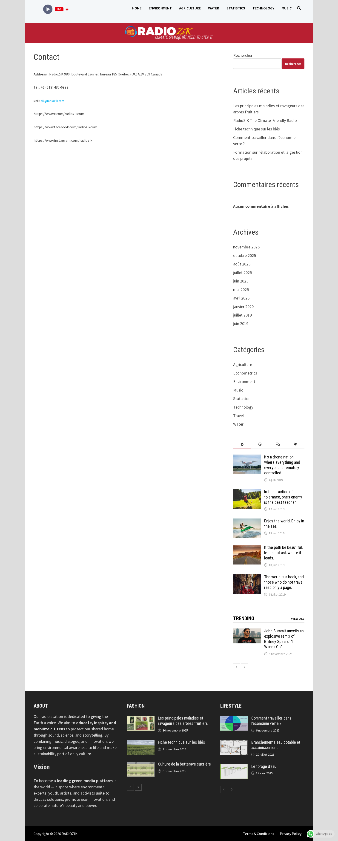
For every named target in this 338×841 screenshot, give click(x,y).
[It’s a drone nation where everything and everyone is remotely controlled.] (247, 457)
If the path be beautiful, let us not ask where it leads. (283, 552)
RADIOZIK (69, 833)
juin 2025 (240, 281)
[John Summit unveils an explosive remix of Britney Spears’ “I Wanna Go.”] (247, 631)
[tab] (242, 444)
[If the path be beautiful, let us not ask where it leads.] (247, 548)
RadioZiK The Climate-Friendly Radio (265, 120)
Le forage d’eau (263, 766)
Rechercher (242, 55)
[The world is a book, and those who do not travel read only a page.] (247, 577)
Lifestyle (231, 706)
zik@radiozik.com (52, 101)
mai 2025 (241, 289)
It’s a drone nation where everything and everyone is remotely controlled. (282, 465)
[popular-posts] (242, 444)
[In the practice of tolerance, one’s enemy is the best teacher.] (247, 492)
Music (287, 8)
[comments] (277, 444)
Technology (263, 8)
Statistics (235, 8)
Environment (160, 8)
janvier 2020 (243, 306)
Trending (243, 618)
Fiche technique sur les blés (256, 129)
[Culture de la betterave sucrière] (141, 764)
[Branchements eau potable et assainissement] (234, 743)
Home (136, 8)
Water (213, 8)
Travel (238, 415)
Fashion (136, 706)
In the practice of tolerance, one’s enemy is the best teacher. (283, 497)
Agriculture (190, 8)
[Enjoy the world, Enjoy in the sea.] (247, 521)
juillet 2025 (242, 272)
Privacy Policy (290, 833)
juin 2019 (240, 323)
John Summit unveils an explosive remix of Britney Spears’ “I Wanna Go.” (284, 638)
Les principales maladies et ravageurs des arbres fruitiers (183, 721)
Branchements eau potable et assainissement (275, 745)
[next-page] (244, 666)
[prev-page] (236, 666)
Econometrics (245, 373)
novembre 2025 (246, 247)
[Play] (48, 9)
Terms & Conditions (258, 833)
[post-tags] (295, 444)
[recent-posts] (260, 444)
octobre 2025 (244, 255)
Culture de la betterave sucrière (184, 764)
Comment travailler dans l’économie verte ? (271, 721)
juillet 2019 (242, 315)
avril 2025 (241, 298)
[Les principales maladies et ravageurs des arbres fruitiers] (141, 718)
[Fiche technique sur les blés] (141, 743)
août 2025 (241, 264)
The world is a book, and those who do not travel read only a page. (284, 582)
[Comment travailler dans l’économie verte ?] (234, 718)
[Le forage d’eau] (234, 767)
